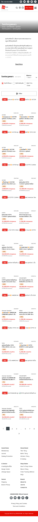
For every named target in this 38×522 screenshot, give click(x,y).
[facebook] (21, 2)
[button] (3, 428)
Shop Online (24, 464)
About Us (23, 482)
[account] (20, 8)
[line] (31, 2)
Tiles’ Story (23, 451)
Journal (3, 454)
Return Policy (24, 469)
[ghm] (4, 7)
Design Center (5, 469)
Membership (5, 451)
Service (3, 479)
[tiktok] (35, 2)
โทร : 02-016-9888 (6, 2)
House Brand (24, 448)
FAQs (21, 475)
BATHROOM (10, 27)
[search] (17, 7)
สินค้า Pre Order (29, 84)
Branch (22, 479)
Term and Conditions (19, 506)
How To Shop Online (26, 466)
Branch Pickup (5, 485)
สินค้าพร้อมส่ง (19, 83)
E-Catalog (23, 459)
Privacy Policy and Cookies (19, 504)
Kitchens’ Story (24, 456)
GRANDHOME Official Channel (19, 494)
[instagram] (28, 2)
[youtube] (24, 2)
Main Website (29, 8)
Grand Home (5, 448)
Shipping (4, 482)
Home (3, 27)
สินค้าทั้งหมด (8, 83)
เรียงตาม (28, 76)
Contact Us (23, 488)
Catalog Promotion (7, 456)
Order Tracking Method (27, 472)
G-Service (4, 464)
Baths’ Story (24, 454)
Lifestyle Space (5, 472)
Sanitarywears (17, 29)
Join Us (22, 485)
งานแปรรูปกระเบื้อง (6, 466)
